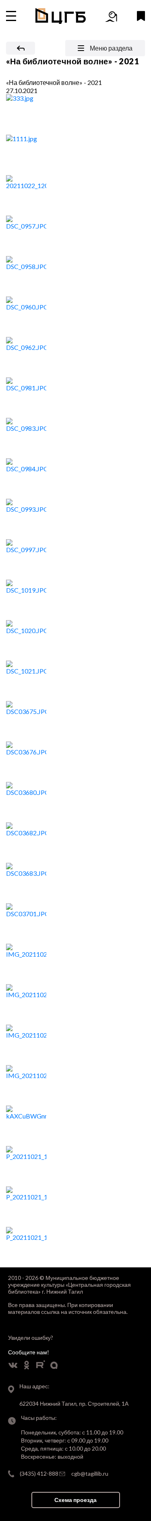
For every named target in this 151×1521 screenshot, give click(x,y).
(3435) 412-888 (39, 1473)
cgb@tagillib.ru (89, 1473)
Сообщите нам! (28, 1352)
